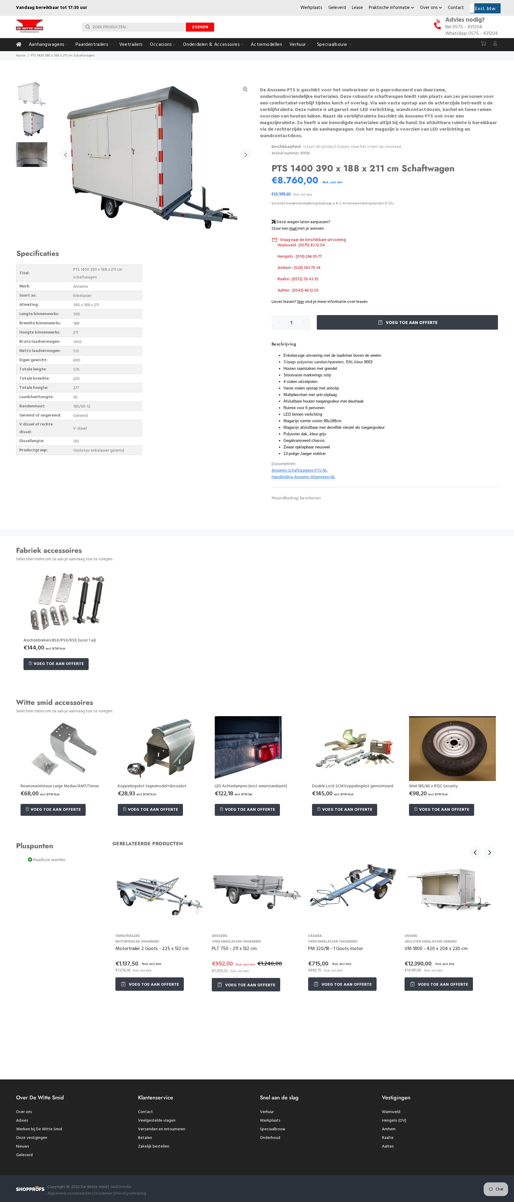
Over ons (429, 7)
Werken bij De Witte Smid (39, 1129)
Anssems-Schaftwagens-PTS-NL (299, 470)
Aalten (388, 1146)
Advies (22, 1120)
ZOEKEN (200, 27)
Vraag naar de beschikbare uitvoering (313, 240)
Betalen (145, 1137)
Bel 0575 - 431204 (463, 27)
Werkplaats (311, 7)
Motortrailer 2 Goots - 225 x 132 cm (152, 949)
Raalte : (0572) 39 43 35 (298, 279)
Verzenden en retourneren (161, 1129)
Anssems (220, 936)
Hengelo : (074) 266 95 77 (300, 256)
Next (245, 154)
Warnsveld (391, 1112)
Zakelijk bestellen (153, 1146)
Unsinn (411, 936)
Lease (357, 7)
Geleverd (337, 7)
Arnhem (389, 1129)
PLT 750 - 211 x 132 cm (234, 949)
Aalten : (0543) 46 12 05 (298, 290)
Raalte (388, 1137)
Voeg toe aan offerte (411, 322)
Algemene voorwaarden (69, 1193)
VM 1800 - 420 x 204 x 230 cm (436, 949)
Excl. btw (485, 9)
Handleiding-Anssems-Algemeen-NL (303, 477)
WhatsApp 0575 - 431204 (471, 33)
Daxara (315, 936)
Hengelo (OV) (394, 1120)
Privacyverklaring (130, 1193)
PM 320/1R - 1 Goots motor (335, 949)
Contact (456, 7)
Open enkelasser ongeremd (236, 942)
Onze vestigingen (31, 1137)
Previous (65, 154)
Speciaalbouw (272, 1129)
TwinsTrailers (127, 936)
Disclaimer (104, 1193)
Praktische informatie (390, 7)
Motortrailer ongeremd (137, 942)
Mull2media (120, 1187)
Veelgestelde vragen (156, 1120)
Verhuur (267, 1112)
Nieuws (22, 1146)
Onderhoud (270, 1137)
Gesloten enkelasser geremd (431, 942)
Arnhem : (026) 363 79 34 (299, 267)
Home (21, 56)
